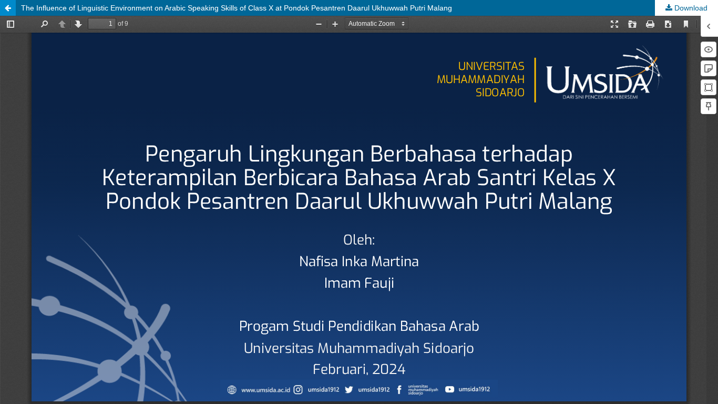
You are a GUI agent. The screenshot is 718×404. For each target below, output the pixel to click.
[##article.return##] (8, 8)
